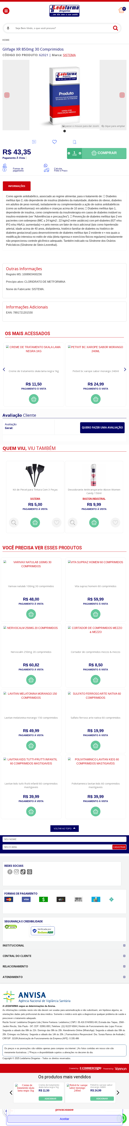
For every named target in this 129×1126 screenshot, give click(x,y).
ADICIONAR (50, 1099)
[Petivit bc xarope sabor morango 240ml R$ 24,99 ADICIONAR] (77, 1099)
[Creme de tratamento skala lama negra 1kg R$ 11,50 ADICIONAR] (25, 1099)
